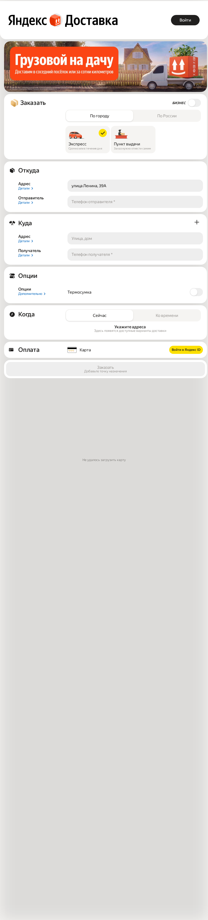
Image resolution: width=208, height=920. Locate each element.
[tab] (99, 115)
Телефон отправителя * (93, 202)
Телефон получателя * (92, 255)
